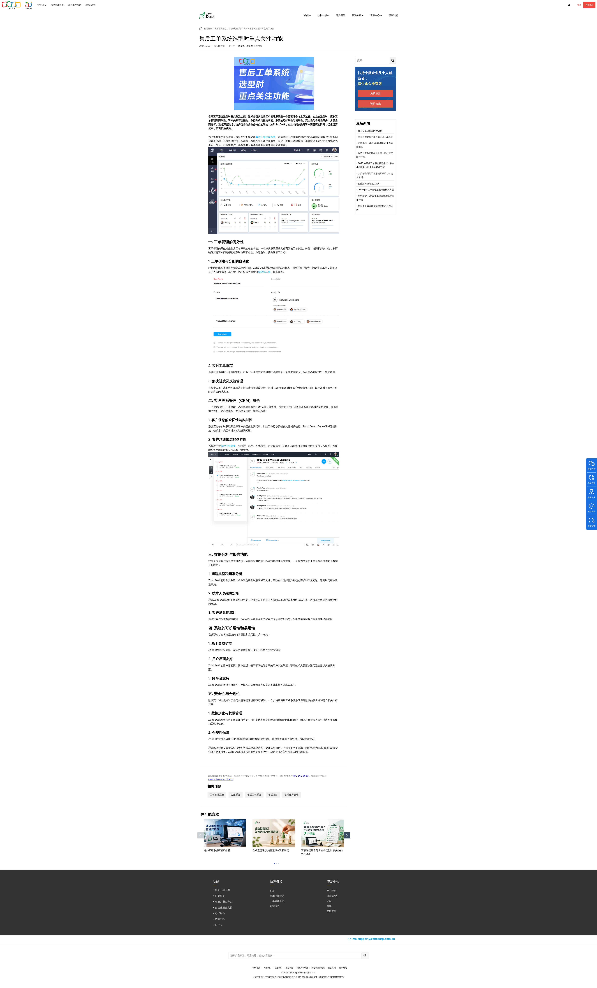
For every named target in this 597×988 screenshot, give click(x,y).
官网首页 (208, 28)
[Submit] (364, 955)
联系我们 (393, 15)
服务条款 (332, 968)
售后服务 (273, 794)
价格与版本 (323, 15)
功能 (306, 15)
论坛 (329, 901)
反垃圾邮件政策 (318, 968)
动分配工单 (264, 271)
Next (347, 835)
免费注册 (375, 93)
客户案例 (340, 15)
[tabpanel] (225, 835)
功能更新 (331, 911)
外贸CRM (41, 5)
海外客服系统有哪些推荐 (217, 850)
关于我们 (267, 968)
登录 (579, 5)
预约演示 (375, 103)
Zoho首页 (256, 968)
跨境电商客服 (57, 5)
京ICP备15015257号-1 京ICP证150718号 (327, 977)
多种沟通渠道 (228, 445)
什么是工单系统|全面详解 (370, 131)
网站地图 (274, 906)
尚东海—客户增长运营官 (250, 46)
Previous (200, 835)
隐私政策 (343, 968)
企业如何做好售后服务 (369, 183)
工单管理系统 (217, 794)
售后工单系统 (254, 794)
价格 (272, 890)
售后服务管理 (291, 794)
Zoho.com (17, 5)
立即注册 (589, 5)
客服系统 (235, 794)
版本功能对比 (277, 896)
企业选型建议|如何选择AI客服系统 (270, 850)
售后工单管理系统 (265, 137)
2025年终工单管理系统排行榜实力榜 (376, 189)
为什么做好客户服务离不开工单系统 (375, 137)
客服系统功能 (235, 28)
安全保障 (289, 968)
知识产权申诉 (302, 968)
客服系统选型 (220, 28)
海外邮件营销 (74, 5)
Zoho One (90, 5)
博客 (329, 906)
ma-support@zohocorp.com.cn (373, 939)
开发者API (332, 896)
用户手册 (331, 890)
